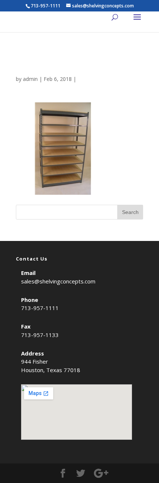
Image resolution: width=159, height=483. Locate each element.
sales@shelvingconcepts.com (58, 281)
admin (30, 78)
